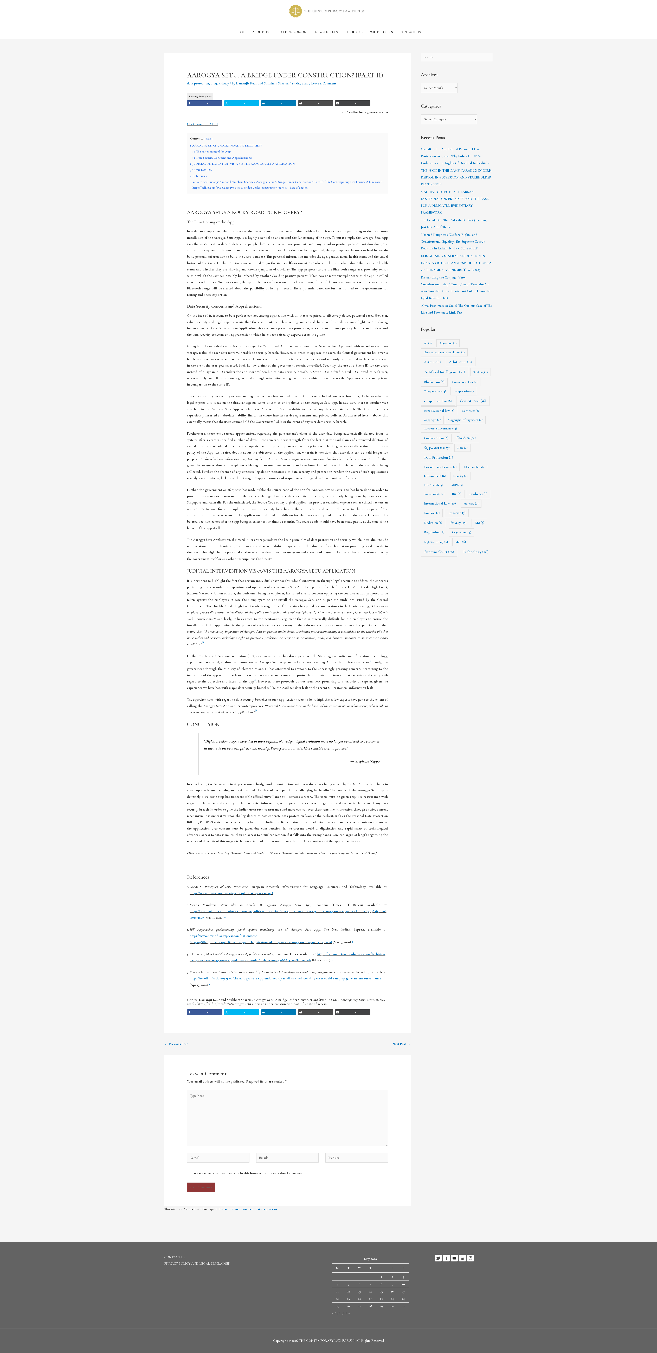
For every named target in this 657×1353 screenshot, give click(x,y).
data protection (198, 83)
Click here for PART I (202, 124)
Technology (475, 551)
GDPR (457, 485)
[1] (284, 544)
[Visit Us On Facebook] (446, 1258)
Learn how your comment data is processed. (249, 1209)
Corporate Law (436, 438)
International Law (440, 503)
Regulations (461, 532)
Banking (480, 372)
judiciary (471, 503)
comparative (464, 391)
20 (359, 1299)
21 (370, 1299)
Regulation (434, 532)
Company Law (435, 391)
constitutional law (439, 411)
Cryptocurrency (437, 448)
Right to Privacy (436, 542)
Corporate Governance (440, 428)
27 (359, 1306)
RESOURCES (354, 32)
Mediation (433, 523)
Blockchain (434, 382)
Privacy (223, 83)
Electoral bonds (476, 467)
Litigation (456, 513)
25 (337, 1306)
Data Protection (439, 457)
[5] (256, 710)
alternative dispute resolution (444, 352)
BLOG (240, 32)
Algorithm (448, 343)
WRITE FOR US (381, 32)
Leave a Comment (323, 83)
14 (370, 1291)
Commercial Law (465, 382)
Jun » (346, 1313)
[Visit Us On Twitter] (438, 1258)
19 (348, 1299)
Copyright (432, 420)
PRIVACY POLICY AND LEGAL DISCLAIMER (197, 1264)
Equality (460, 476)
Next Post (401, 1044)
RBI (479, 523)
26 (348, 1306)
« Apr (336, 1313)
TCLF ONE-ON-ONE (293, 32)
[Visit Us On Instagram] (470, 1258)
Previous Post (176, 1044)
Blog (214, 83)
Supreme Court (439, 552)
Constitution (473, 401)
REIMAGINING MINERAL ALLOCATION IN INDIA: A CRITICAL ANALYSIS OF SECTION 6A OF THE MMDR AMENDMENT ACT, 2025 (456, 263)
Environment (435, 476)
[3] (370, 660)
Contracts (470, 411)
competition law (438, 401)
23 (392, 1299)
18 (337, 1299)
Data (462, 447)
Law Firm (432, 513)
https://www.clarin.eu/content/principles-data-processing (230, 893)
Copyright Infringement (465, 420)
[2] (203, 642)
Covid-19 (466, 438)
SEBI (460, 542)
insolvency (478, 494)
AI (428, 343)
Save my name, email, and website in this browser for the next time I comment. (247, 1173)
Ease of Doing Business (440, 467)
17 (403, 1291)
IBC (456, 494)
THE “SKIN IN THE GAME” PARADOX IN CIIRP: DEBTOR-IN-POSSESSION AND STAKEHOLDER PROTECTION (456, 177)
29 (381, 1306)
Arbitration (460, 362)
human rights (434, 494)
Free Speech (433, 485)
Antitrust (432, 362)
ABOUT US (260, 32)
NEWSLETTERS (326, 32)
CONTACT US (410, 32)
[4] (255, 680)
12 (348, 1291)
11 (337, 1291)
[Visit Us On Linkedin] (462, 1258)
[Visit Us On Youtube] (454, 1258)
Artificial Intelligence (444, 372)
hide (208, 138)
